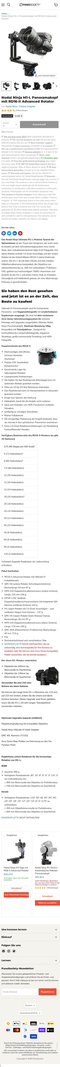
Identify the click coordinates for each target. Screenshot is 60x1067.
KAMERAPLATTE (13, 644)
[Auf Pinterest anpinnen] (20, 233)
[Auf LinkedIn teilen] (15, 233)
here (42, 179)
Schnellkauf (16, 888)
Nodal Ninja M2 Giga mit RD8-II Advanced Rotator (16, 869)
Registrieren (47, 991)
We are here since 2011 (15, 136)
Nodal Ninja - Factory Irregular (20, 106)
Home (4, 13)
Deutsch (28, 1005)
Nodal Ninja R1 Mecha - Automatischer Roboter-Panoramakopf (46, 870)
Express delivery (32, 152)
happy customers (22, 145)
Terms (44, 218)
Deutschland (29, 1013)
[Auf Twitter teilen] (9, 233)
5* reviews (47, 145)
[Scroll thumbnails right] (56, 86)
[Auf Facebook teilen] (3, 233)
